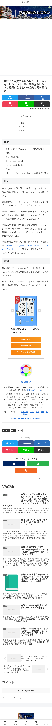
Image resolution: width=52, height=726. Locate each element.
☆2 (20, 430)
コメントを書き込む (26, 690)
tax (14, 430)
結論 (22, 130)
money (6, 430)
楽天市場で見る (26, 345)
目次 (23, 116)
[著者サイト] (14, 463)
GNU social (36, 418)
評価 (22, 127)
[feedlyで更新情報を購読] (38, 463)
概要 (22, 123)
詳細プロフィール (34, 390)
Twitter (13, 418)
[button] (47, 408)
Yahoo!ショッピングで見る (26, 352)
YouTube (20, 418)
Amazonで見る (26, 339)
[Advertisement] (26, 49)
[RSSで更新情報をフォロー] (26, 470)
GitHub (28, 418)
